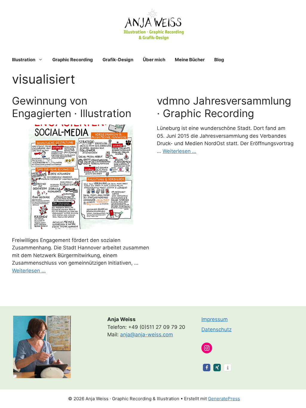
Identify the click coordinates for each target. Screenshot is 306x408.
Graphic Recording (72, 59)
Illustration (23, 59)
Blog (219, 59)
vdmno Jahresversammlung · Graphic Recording (224, 106)
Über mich (154, 59)
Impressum (214, 319)
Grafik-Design (117, 59)
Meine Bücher (190, 59)
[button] (206, 367)
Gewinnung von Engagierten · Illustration (71, 106)
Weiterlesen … (29, 271)
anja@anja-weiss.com (146, 335)
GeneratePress (224, 398)
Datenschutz (216, 329)
